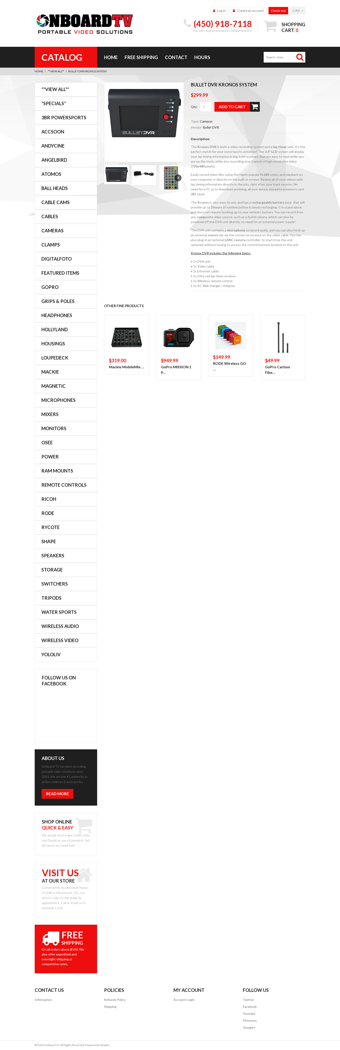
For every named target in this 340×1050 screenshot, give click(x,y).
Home (111, 57)
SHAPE (48, 541)
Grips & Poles (57, 301)
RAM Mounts (57, 470)
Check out (278, 11)
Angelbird (54, 160)
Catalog (62, 57)
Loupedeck (54, 357)
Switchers (54, 583)
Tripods (51, 598)
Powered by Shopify (97, 1045)
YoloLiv (51, 654)
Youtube (249, 1013)
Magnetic (53, 386)
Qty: (194, 107)
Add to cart (232, 106)
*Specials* (53, 103)
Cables (49, 216)
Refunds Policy (115, 1000)
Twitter (248, 1000)
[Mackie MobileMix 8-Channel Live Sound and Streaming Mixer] (126, 337)
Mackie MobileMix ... (126, 367)
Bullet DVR (211, 127)
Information (43, 1000)
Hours (202, 57)
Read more (57, 793)
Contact (176, 57)
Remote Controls (64, 485)
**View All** (56, 71)
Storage (52, 569)
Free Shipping (141, 57)
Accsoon (52, 131)
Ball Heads (54, 188)
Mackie (50, 372)
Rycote (50, 527)
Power (50, 456)
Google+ (249, 1027)
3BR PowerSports (63, 117)
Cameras (206, 121)
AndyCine (53, 145)
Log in (221, 11)
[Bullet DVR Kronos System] (144, 113)
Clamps (50, 244)
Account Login (184, 1000)
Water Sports (59, 612)
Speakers (52, 555)
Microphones (58, 400)
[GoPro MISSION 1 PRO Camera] (178, 337)
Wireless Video (59, 640)
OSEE (47, 442)
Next (178, 177)
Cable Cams (55, 202)
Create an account (250, 11)
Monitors (53, 428)
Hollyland (54, 329)
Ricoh (48, 499)
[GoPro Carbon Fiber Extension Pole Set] (282, 337)
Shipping (110, 1007)
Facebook (250, 1007)
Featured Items (60, 273)
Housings (53, 343)
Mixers (50, 414)
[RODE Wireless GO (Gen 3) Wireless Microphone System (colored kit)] (230, 336)
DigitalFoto (56, 259)
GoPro (50, 287)
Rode (47, 513)
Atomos (51, 174)
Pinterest (250, 1020)
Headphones (56, 315)
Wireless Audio (60, 626)
